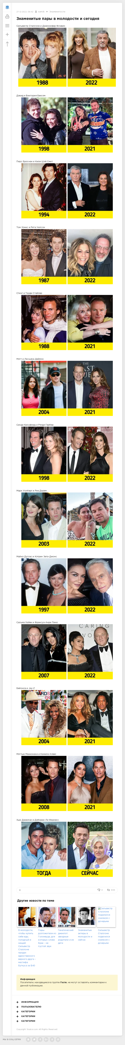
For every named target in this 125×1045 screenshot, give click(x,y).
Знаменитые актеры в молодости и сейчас (85, 935)
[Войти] (7, 16)
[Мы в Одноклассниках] (52, 1039)
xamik (41, 12)
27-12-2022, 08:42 (24, 12)
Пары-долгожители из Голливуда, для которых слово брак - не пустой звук (47, 938)
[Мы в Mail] (58, 1039)
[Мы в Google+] (46, 1039)
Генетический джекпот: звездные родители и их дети (66, 936)
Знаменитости (57, 12)
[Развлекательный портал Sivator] (7, 7)
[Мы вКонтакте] (28, 1039)
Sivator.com (32, 1029)
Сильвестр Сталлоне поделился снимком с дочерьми (104, 936)
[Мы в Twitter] (34, 1039)
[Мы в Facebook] (40, 1039)
